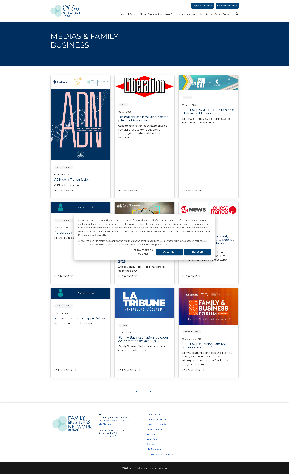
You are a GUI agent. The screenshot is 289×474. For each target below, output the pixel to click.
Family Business (64, 167)
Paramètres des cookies (155, 468)
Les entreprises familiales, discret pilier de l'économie (143, 118)
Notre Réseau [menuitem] (153, 414)
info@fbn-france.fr (107, 436)
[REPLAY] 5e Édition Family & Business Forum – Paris (204, 345)
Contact (227, 14)
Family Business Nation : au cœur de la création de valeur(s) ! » (143, 339)
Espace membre (202, 5)
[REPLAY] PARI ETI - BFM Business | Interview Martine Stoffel (208, 111)
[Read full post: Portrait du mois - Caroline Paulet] (80, 208)
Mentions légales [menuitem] (155, 449)
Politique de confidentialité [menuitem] (160, 454)
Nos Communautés (176, 14)
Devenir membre (227, 5)
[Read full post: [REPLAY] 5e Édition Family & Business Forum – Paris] (208, 307)
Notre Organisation (151, 14)
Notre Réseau (128, 14)
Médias (123, 104)
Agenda (197, 14)
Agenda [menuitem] (151, 434)
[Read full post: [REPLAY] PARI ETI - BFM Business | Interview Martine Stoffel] (208, 83)
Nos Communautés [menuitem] (156, 424)
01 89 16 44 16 (105, 424)
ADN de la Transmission (72, 179)
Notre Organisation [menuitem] (156, 419)
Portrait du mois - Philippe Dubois (79, 318)
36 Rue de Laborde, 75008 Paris (114, 420)
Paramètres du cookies (143, 252)
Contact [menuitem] (151, 444)
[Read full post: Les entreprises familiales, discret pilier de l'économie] (144, 86)
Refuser (197, 252)
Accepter (169, 252)
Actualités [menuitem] (152, 439)
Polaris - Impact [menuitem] (154, 429)
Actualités (211, 14)
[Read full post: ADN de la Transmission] (80, 118)
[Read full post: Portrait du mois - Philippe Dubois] (80, 294)
